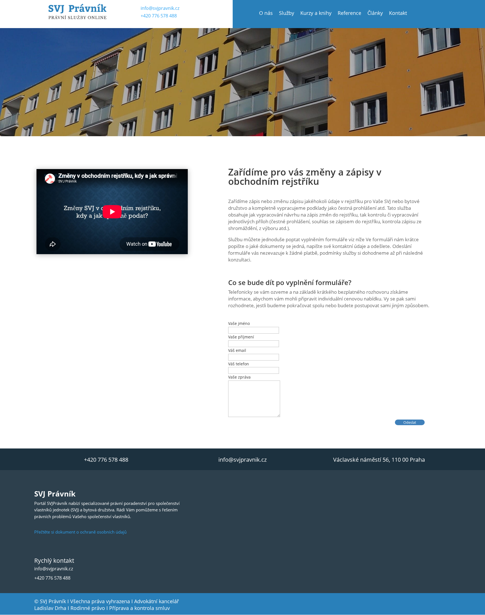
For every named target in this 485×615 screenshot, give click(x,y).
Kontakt (398, 13)
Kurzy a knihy (315, 13)
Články (375, 13)
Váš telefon (238, 363)
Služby (286, 13)
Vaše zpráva (239, 377)
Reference (349, 13)
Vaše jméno (239, 323)
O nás (266, 13)
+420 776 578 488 (159, 16)
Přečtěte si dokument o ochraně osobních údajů (80, 532)
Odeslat (409, 422)
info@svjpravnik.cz (160, 8)
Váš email (237, 350)
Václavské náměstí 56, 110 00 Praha (379, 459)
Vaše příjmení (241, 337)
